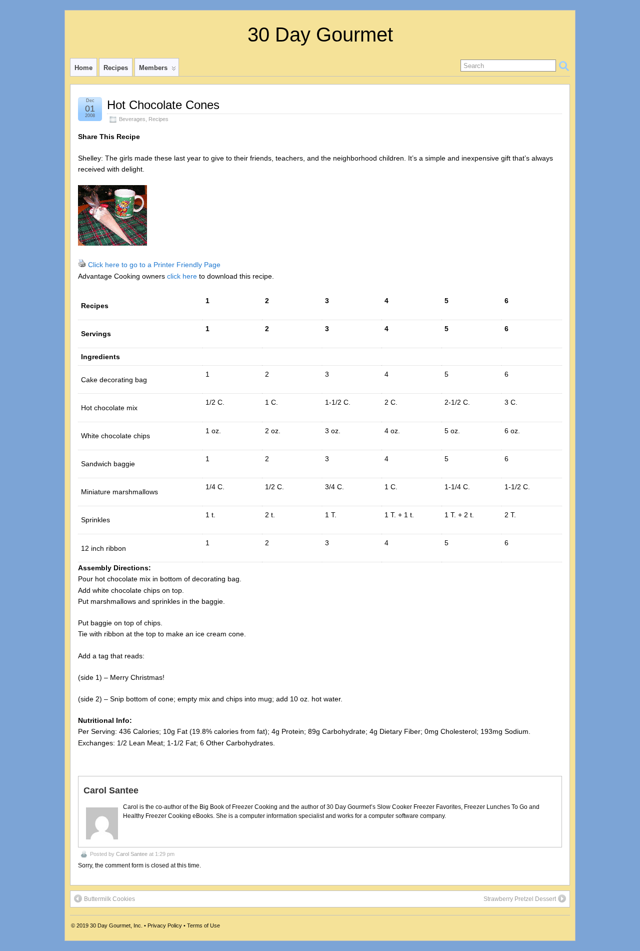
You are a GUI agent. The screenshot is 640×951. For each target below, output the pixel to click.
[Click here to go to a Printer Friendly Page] (82, 265)
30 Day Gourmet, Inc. (116, 925)
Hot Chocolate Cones (163, 105)
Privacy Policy (165, 925)
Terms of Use (203, 925)
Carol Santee (132, 854)
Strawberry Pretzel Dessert (520, 898)
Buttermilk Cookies (109, 898)
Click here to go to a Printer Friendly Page (154, 265)
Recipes (116, 68)
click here (182, 276)
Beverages (132, 119)
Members (153, 68)
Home (83, 68)
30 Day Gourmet (320, 35)
